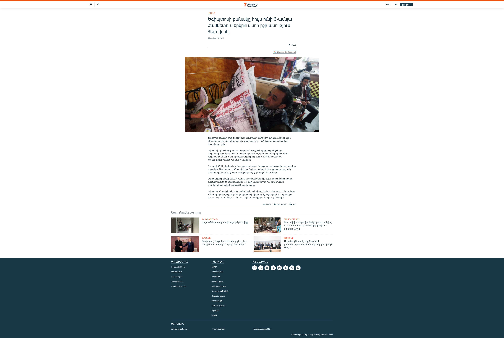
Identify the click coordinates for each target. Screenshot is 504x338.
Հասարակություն (209, 219)
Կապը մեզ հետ (218, 329)
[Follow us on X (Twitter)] (260, 267)
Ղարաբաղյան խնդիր (220, 291)
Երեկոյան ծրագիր (178, 286)
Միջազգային (217, 301)
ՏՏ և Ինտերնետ (218, 305)
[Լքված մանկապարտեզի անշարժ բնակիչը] (185, 225)
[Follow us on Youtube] (266, 267)
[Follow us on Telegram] (273, 267)
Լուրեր (211, 13)
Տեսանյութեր (176, 272)
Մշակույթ (215, 310)
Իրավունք (288, 238)
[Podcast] (291, 267)
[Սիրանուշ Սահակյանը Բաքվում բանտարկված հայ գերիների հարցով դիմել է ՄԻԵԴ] (267, 244)
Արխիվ (214, 315)
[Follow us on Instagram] (279, 267)
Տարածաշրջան (218, 296)
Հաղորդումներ (177, 281)
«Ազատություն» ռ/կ (179, 329)
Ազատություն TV (178, 267)
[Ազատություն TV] (396, 5)
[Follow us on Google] (298, 267)
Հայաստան (206, 238)
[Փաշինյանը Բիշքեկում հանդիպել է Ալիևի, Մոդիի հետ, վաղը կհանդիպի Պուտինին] (185, 244)
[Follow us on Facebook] (254, 267)
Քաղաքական (217, 272)
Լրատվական (176, 276)
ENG (388, 4)
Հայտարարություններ (262, 329)
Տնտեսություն (217, 281)
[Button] (292, 44)
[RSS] (285, 267)
